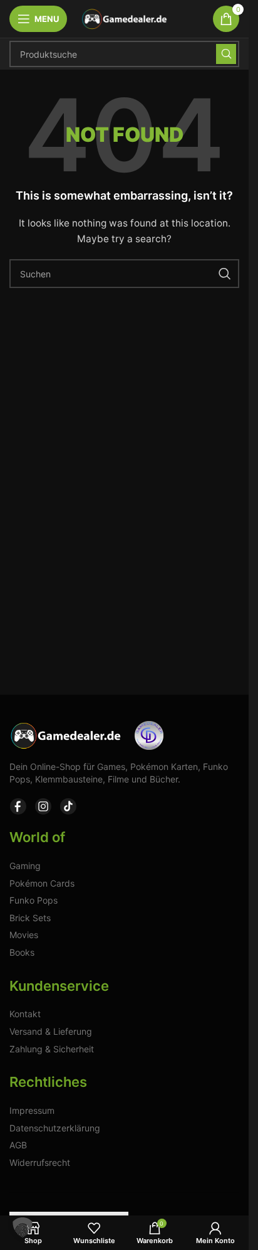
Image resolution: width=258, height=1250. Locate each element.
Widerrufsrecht (39, 1162)
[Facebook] (18, 806)
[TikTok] (68, 806)
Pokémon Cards (42, 883)
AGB (18, 1145)
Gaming (25, 865)
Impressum (31, 1110)
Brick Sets (30, 917)
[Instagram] (43, 806)
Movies (23, 934)
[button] (22, 1227)
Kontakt (25, 1013)
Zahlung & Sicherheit (51, 1049)
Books (21, 952)
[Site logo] (124, 18)
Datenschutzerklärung (54, 1128)
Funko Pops (33, 900)
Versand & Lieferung (50, 1031)
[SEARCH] (226, 54)
